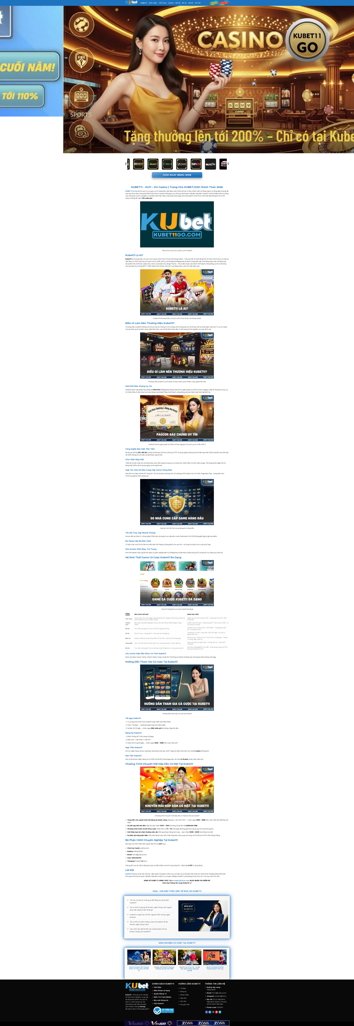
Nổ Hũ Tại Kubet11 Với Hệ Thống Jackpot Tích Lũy (214, 967)
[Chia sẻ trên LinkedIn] (219, 1012)
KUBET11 (144, 3)
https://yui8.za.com (181, 880)
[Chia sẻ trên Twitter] (209, 1012)
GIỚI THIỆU (153, 3)
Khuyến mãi (184, 1004)
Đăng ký (183, 991)
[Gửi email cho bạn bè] (213, 1012)
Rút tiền (183, 1001)
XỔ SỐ (190, 3)
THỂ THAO (162, 3)
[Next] (344, 79)
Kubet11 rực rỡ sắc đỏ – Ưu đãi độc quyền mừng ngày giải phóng (189, 968)
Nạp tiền (183, 998)
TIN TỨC (198, 3)
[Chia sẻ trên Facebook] (206, 1012)
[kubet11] (131, 3)
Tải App (183, 988)
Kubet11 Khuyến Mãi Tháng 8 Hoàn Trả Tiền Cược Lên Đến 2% (139, 968)
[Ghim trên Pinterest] (216, 1012)
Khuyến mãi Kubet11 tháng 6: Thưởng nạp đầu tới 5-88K (164, 967)
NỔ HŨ (177, 3)
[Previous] (9, 79)
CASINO (171, 3)
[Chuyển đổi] (128, 900)
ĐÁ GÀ (184, 3)
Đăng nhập (184, 995)
